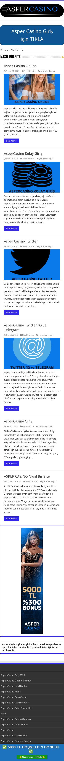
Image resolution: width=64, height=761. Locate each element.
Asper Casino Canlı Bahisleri (15, 702)
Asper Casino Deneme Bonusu (16, 741)
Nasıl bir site (30, 71)
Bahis (3, 713)
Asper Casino (7, 730)
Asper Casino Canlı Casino (14, 697)
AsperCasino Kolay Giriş (23, 153)
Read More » (11, 141)
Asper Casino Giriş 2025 (13, 675)
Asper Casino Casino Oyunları (16, 719)
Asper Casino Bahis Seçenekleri (16, 708)
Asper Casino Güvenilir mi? (14, 724)
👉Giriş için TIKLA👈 (32, 757)
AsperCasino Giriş (18, 421)
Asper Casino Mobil (11, 691)
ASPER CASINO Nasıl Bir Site (27, 476)
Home (5, 50)
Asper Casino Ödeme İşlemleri (16, 680)
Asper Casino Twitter (21, 241)
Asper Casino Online (20, 66)
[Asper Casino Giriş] (32, 10)
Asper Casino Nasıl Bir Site (14, 686)
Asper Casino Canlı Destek (14, 735)
